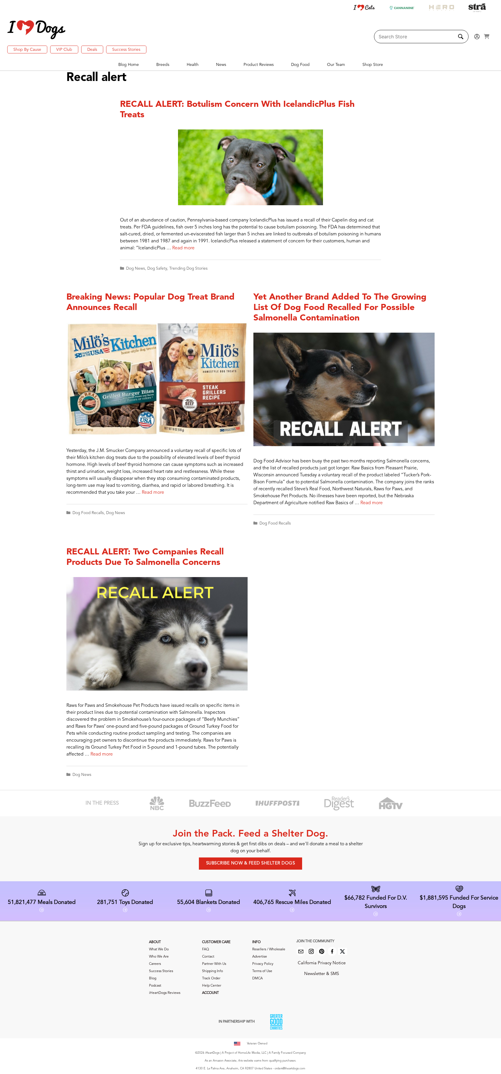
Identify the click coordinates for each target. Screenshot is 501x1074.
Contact (208, 956)
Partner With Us (214, 964)
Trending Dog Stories (188, 269)
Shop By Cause (27, 50)
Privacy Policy (262, 964)
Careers (155, 964)
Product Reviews (259, 65)
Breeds (162, 65)
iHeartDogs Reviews (164, 993)
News (221, 65)
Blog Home (128, 65)
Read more (183, 248)
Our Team (336, 65)
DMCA (257, 978)
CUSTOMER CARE (216, 942)
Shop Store (372, 65)
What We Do (159, 949)
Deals (92, 50)
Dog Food (300, 65)
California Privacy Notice (322, 963)
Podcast (155, 985)
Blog (152, 978)
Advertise (259, 956)
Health (193, 65)
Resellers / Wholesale (268, 949)
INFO (256, 942)
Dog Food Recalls (88, 513)
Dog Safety (157, 269)
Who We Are (159, 956)
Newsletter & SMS (321, 974)
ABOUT (155, 942)
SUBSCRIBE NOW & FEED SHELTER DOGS (250, 863)
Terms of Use (262, 971)
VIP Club (64, 50)
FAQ (205, 949)
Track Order (211, 978)
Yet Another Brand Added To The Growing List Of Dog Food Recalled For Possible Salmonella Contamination (339, 307)
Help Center (211, 985)
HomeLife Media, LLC (252, 1052)
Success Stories (126, 50)
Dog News (135, 269)
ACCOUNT (210, 993)
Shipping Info (212, 971)
